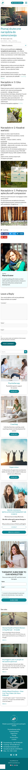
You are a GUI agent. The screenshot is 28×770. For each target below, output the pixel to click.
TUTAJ (21, 103)
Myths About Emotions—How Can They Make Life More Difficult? (12, 693)
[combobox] (12, 351)
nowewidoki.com (16, 762)
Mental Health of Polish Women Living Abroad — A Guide (13, 629)
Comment (4, 303)
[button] (26, 3)
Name (2, 323)
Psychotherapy (14, 383)
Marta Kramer (8, 275)
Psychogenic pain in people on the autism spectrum (13, 660)
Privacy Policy (5, 597)
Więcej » (4, 640)
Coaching (5, 230)
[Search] (25, 351)
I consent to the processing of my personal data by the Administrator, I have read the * (12, 595)
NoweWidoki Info (14, 760)
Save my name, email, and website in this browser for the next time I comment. (13, 338)
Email (2, 329)
